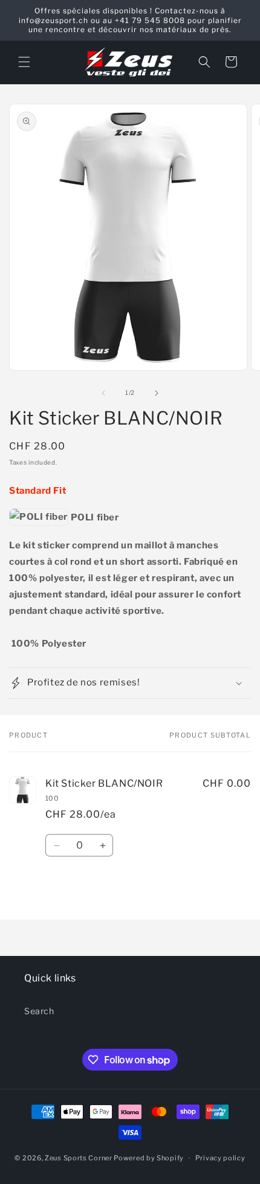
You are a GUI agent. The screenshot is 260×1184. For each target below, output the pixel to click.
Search (39, 1011)
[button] (24, 62)
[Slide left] (103, 393)
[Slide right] (156, 393)
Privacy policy (220, 1158)
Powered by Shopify (149, 1158)
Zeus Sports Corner (78, 1158)
